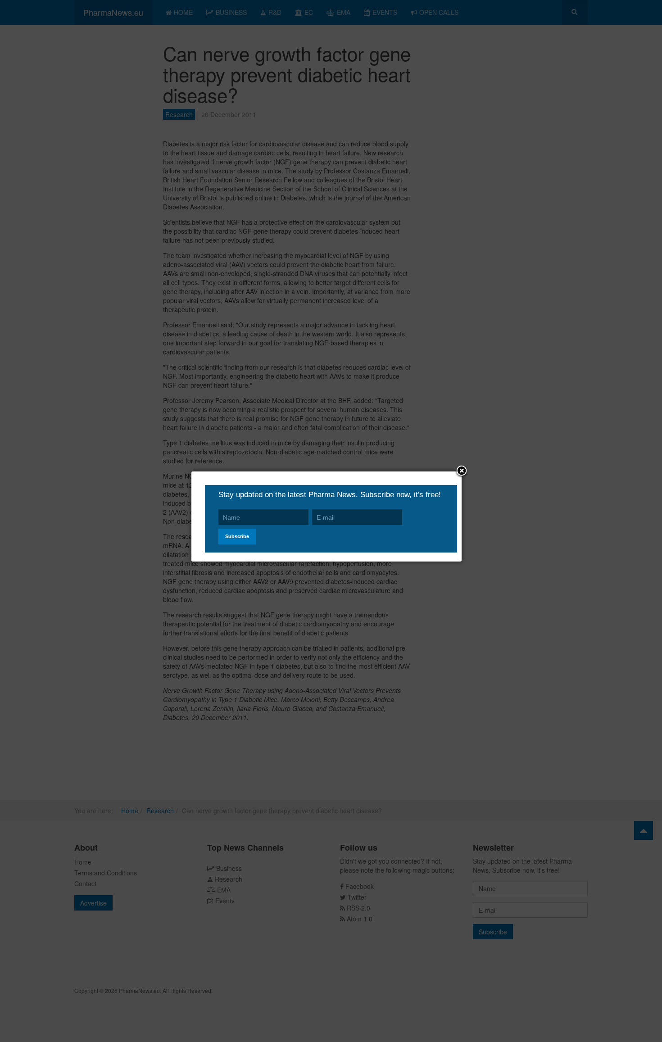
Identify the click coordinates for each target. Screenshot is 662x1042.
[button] (461, 471)
